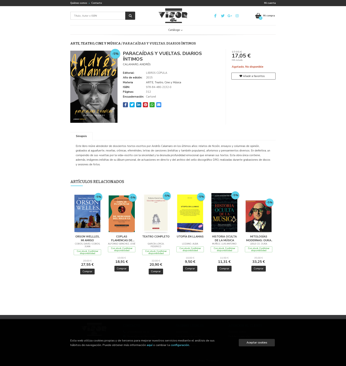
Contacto (96, 3)
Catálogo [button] (174, 30)
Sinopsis (81, 136)
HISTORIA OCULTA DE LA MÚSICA (224, 238)
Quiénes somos (78, 3)
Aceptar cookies (257, 342)
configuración (180, 345)
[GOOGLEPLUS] (230, 16)
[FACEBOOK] (215, 16)
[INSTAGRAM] (237, 16)
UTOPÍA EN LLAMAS (190, 236)
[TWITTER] (223, 16)
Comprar (87, 271)
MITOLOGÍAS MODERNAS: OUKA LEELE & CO (258, 238)
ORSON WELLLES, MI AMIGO (87, 238)
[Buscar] (130, 16)
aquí (149, 345)
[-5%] (87, 213)
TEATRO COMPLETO (156, 236)
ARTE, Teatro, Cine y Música (95, 43)
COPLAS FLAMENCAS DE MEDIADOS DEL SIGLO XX (121, 238)
